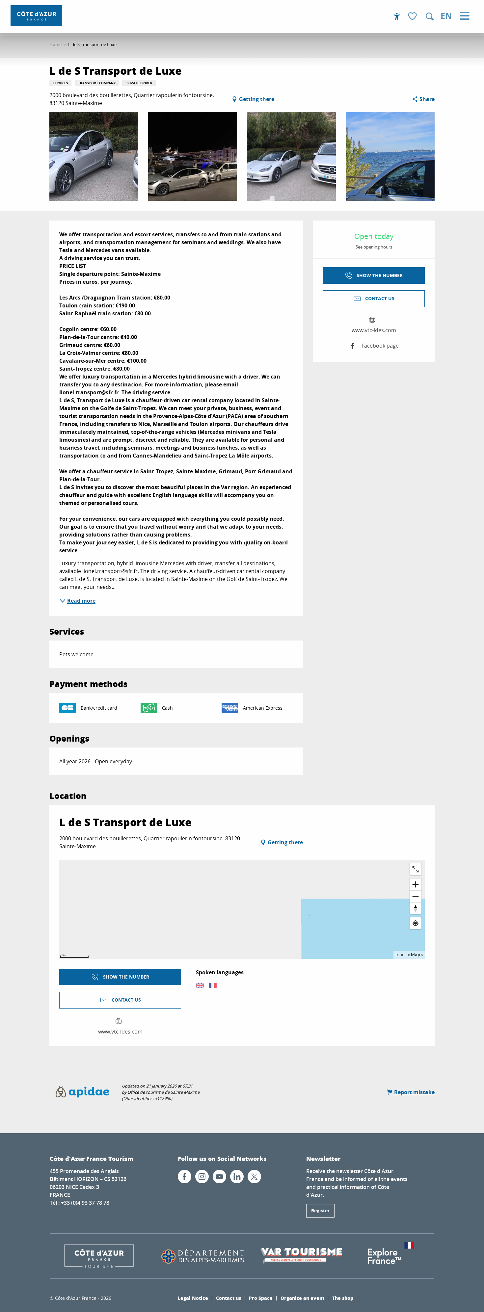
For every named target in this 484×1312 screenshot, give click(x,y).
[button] (429, 16)
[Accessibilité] (396, 16)
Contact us (228, 1298)
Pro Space (261, 1298)
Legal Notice (193, 1298)
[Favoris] (413, 17)
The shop (342, 1298)
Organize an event (302, 1298)
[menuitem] (36, 15)
